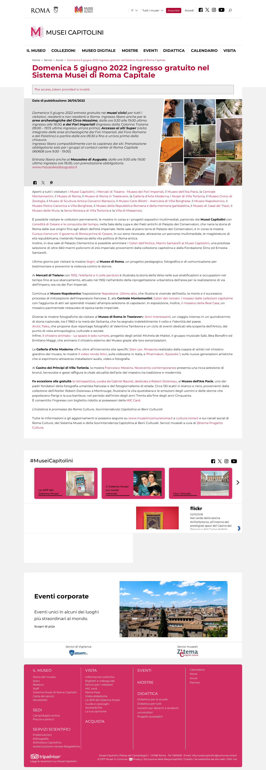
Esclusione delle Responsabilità (163, 759)
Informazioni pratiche (100, 677)
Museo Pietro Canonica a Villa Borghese (62, 206)
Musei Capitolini (75, 32)
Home (36, 60)
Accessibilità (93, 707)
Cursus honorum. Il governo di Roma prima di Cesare (72, 234)
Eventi (150, 50)
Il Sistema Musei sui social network (117, 490)
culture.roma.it (187, 418)
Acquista (174, 10)
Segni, (90, 261)
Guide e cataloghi (97, 703)
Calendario (204, 50)
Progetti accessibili (150, 716)
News (193, 673)
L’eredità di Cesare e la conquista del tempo (65, 224)
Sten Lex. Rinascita (143, 349)
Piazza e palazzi (43, 719)
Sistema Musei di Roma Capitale (55, 692)
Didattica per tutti (149, 703)
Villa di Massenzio (128, 210)
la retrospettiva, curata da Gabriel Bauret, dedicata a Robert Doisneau (124, 381)
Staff (36, 688)
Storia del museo (44, 677)
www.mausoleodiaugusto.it (54, 167)
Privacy (137, 759)
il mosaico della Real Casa (200, 303)
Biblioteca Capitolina (47, 742)
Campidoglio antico (46, 715)
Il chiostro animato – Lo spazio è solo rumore (75, 335)
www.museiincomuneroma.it (150, 418)
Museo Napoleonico (208, 201)
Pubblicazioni (42, 734)
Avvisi (59, 60)
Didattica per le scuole (152, 699)
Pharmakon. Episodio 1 (163, 354)
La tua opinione (96, 711)
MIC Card (133, 400)
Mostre (130, 50)
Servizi (48, 60)
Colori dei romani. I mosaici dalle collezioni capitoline (193, 298)
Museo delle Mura (45, 210)
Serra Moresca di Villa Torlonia (86, 210)
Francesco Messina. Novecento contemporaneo (140, 368)
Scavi (36, 680)
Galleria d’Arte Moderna (151, 196)
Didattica (174, 50)
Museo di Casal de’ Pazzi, (211, 206)
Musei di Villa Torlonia (188, 196)
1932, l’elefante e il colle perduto (95, 275)
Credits (188, 759)
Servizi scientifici (51, 729)
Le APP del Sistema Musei (48, 491)
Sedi (37, 710)
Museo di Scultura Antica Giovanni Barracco (82, 201)
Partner (195, 682)
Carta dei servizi (43, 696)
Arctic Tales (40, 326)
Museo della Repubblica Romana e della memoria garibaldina (142, 206)
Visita (229, 50)
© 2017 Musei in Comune (112, 759)
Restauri (38, 684)
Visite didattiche (96, 696)
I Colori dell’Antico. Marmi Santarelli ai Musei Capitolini (168, 243)
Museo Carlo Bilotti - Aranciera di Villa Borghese (154, 201)
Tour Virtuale (182, 493)
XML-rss (232, 759)
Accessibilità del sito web (210, 759)
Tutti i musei (150, 10)
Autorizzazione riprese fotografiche (56, 746)
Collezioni (63, 50)
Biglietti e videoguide (100, 680)
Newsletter (40, 700)
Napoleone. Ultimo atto (119, 293)
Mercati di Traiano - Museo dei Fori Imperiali (130, 192)
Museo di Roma (69, 196)
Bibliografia (41, 738)
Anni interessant (157, 317)
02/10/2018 (211, 522)
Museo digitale (99, 50)
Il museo (36, 50)
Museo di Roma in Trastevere (106, 196)
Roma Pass (92, 692)
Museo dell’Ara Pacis (182, 192)
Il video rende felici (92, 354)
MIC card (91, 688)
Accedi (189, 10)
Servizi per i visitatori (99, 684)
